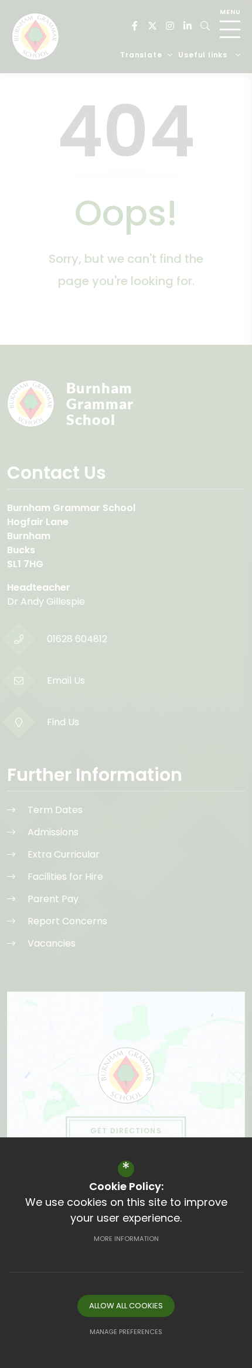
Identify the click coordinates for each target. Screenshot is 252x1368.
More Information (126, 1238)
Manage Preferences (126, 1331)
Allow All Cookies (126, 1305)
